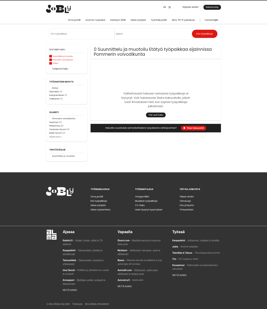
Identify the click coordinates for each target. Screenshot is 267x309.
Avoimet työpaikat (95, 20)
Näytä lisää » (55, 136)
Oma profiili (74, 20)
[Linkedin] (58, 202)
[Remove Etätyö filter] (50, 88)
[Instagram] (53, 202)
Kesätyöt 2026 (118, 20)
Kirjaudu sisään (191, 7)
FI (170, 7)
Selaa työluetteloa (100, 209)
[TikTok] (63, 202)
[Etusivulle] (58, 9)
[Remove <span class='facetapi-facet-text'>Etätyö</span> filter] (50, 63)
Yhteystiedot (186, 209)
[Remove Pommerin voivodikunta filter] (50, 118)
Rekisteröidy (212, 7)
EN (164, 7)
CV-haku (140, 205)
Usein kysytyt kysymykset (148, 209)
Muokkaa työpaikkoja (146, 200)
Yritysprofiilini (142, 196)
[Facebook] (48, 202)
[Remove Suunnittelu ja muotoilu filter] (50, 156)
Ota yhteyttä (187, 205)
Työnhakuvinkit (159, 20)
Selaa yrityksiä (138, 20)
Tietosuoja (185, 200)
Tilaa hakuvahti (195, 128)
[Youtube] (68, 202)
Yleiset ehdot (187, 196)
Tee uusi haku (155, 114)
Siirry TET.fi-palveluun (183, 20)
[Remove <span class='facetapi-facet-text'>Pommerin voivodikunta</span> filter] (50, 60)
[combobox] (82, 33)
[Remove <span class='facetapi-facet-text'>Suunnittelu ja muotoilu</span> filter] (50, 56)
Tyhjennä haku (60, 68)
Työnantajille (211, 20)
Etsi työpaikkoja (99, 200)
